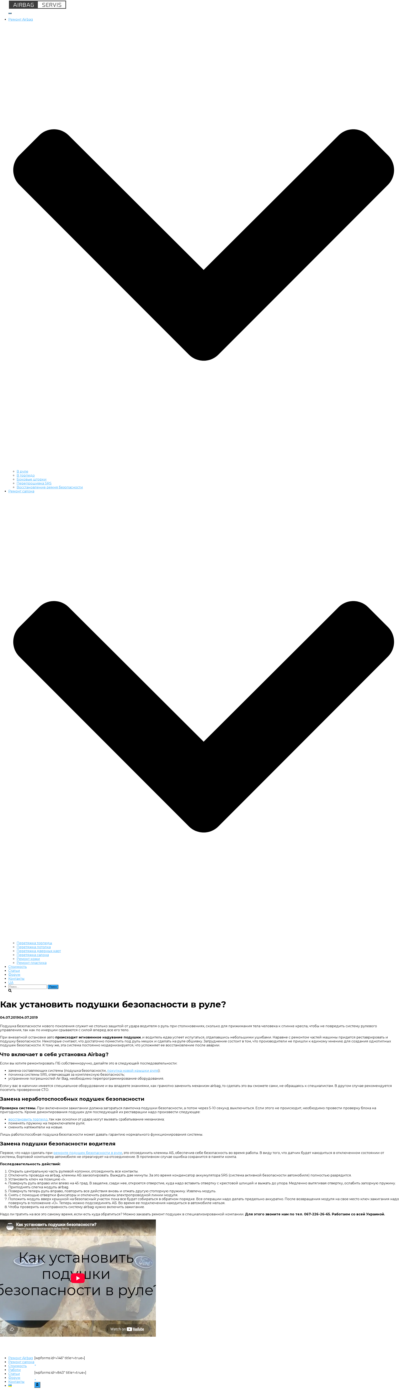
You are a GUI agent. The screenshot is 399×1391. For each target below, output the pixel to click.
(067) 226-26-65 (356, 2)
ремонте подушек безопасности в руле (87, 1153)
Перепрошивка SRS (34, 483)
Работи (14, 1370)
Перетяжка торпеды (34, 943)
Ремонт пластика (32, 963)
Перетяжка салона (33, 955)
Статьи (14, 971)
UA (10, 983)
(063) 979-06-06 (386, 2)
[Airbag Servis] (37, 8)
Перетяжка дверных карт (39, 951)
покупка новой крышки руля (132, 1071)
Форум (14, 975)
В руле (22, 471)
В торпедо (26, 475)
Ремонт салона (21, 1362)
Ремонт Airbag (20, 1358)
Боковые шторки (32, 479)
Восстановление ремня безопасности (50, 487)
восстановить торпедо (28, 1119)
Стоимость (17, 967)
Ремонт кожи (28, 959)
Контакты (16, 979)
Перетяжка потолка (34, 947)
